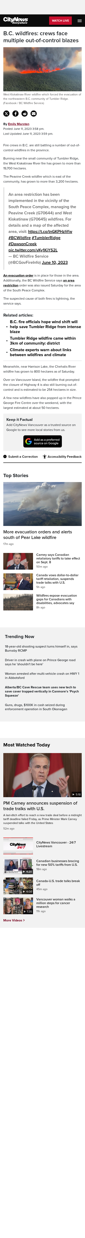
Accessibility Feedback (64, 457)
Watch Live (60, 20)
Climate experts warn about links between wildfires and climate (40, 352)
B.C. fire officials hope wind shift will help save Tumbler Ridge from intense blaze (45, 326)
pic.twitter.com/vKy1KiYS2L (33, 250)
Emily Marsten (18, 124)
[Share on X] (6, 113)
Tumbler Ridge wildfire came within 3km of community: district (43, 341)
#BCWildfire (19, 237)
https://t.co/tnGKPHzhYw (50, 231)
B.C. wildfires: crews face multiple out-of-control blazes (41, 37)
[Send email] (34, 113)
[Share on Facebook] (15, 113)
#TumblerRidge (46, 237)
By (16, 124)
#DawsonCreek (22, 244)
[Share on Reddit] (24, 113)
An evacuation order (18, 275)
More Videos (12, 920)
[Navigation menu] (80, 20)
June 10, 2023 (55, 262)
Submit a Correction (23, 457)
